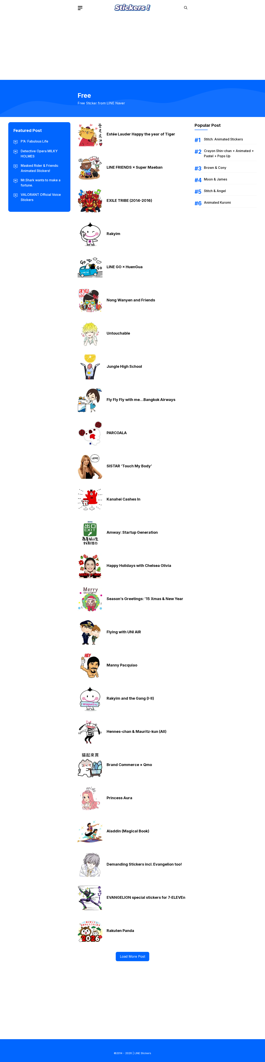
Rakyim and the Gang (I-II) (130, 698)
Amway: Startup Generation (132, 532)
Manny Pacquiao (122, 665)
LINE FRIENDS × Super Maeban (135, 167)
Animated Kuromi (217, 202)
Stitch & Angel (215, 191)
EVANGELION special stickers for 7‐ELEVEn (146, 897)
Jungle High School (124, 366)
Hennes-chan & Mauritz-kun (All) (136, 731)
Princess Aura (119, 798)
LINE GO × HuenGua (125, 267)
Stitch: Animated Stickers (223, 139)
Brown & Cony (215, 168)
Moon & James (215, 179)
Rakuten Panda (120, 930)
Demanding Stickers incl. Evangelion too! (144, 864)
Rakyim (113, 233)
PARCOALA (117, 433)
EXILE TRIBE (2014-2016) (129, 200)
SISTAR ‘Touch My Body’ (129, 466)
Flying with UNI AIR (124, 632)
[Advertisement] (132, 45)
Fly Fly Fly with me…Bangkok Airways (141, 399)
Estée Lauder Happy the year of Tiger (141, 134)
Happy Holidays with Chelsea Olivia (139, 565)
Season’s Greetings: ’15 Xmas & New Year (145, 599)
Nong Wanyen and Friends (131, 300)
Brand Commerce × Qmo (129, 764)
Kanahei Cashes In (123, 499)
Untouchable (118, 333)
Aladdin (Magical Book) (128, 831)
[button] (185, 7)
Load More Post (132, 956)
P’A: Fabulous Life (34, 141)
